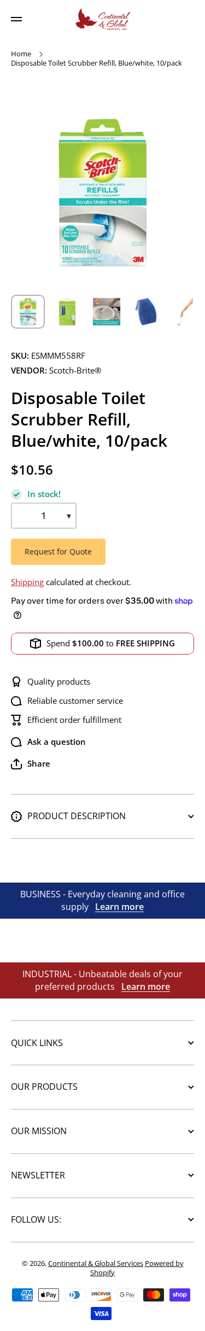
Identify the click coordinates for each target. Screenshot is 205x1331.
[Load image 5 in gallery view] (185, 312)
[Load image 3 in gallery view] (107, 312)
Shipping (27, 582)
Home (21, 54)
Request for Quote (58, 551)
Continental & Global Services (95, 1263)
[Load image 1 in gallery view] (28, 312)
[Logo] (102, 19)
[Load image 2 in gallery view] (67, 312)
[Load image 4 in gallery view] (146, 312)
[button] (30, 763)
